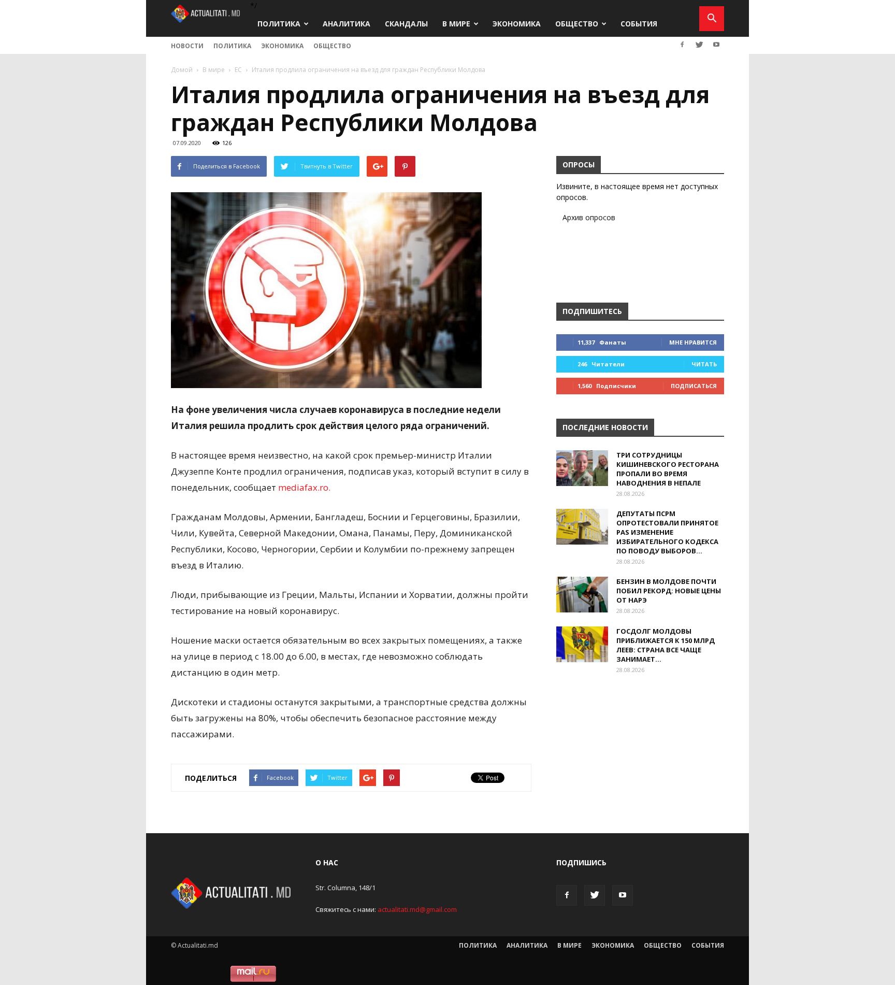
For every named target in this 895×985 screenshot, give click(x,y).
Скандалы (406, 23)
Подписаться (694, 386)
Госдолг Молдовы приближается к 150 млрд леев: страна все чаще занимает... (665, 645)
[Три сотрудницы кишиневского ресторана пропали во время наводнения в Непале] (582, 468)
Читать (704, 364)
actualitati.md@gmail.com (417, 909)
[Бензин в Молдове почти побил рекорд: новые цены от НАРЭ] (582, 594)
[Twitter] (699, 44)
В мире (456, 23)
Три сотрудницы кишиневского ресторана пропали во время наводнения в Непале (667, 469)
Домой (182, 69)
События (638, 23)
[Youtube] (716, 44)
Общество (576, 23)
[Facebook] (682, 44)
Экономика (517, 23)
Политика (278, 23)
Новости (187, 45)
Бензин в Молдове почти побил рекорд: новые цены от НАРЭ (668, 591)
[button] (711, 18)
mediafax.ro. (304, 487)
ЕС (238, 69)
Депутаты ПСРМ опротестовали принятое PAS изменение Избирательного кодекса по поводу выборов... (667, 532)
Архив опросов (588, 217)
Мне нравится (693, 342)
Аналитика (346, 23)
